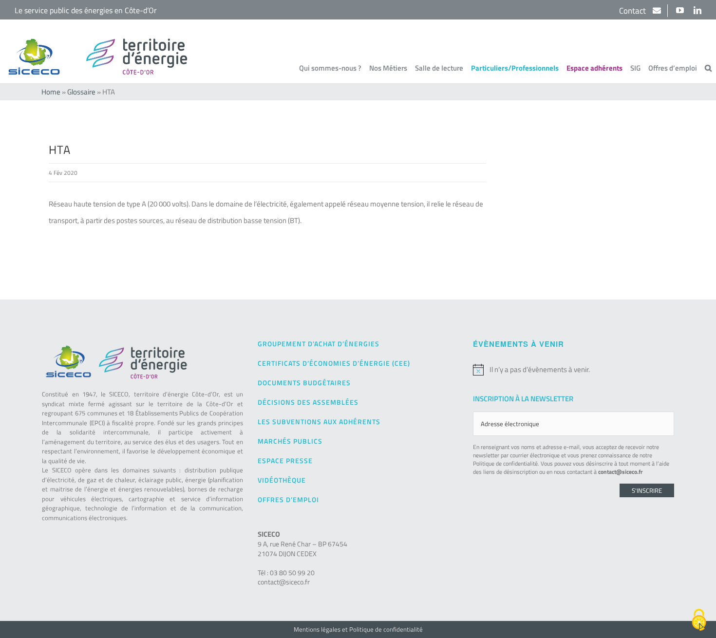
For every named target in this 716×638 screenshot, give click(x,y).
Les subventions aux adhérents (319, 421)
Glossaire (81, 91)
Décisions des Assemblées (308, 402)
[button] (708, 67)
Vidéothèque (282, 480)
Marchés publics (290, 441)
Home (50, 91)
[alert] (573, 369)
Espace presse (285, 460)
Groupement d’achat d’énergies (318, 343)
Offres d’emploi (288, 499)
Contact (633, 10)
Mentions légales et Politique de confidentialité (358, 629)
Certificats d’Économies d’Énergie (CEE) (334, 363)
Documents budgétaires (304, 382)
